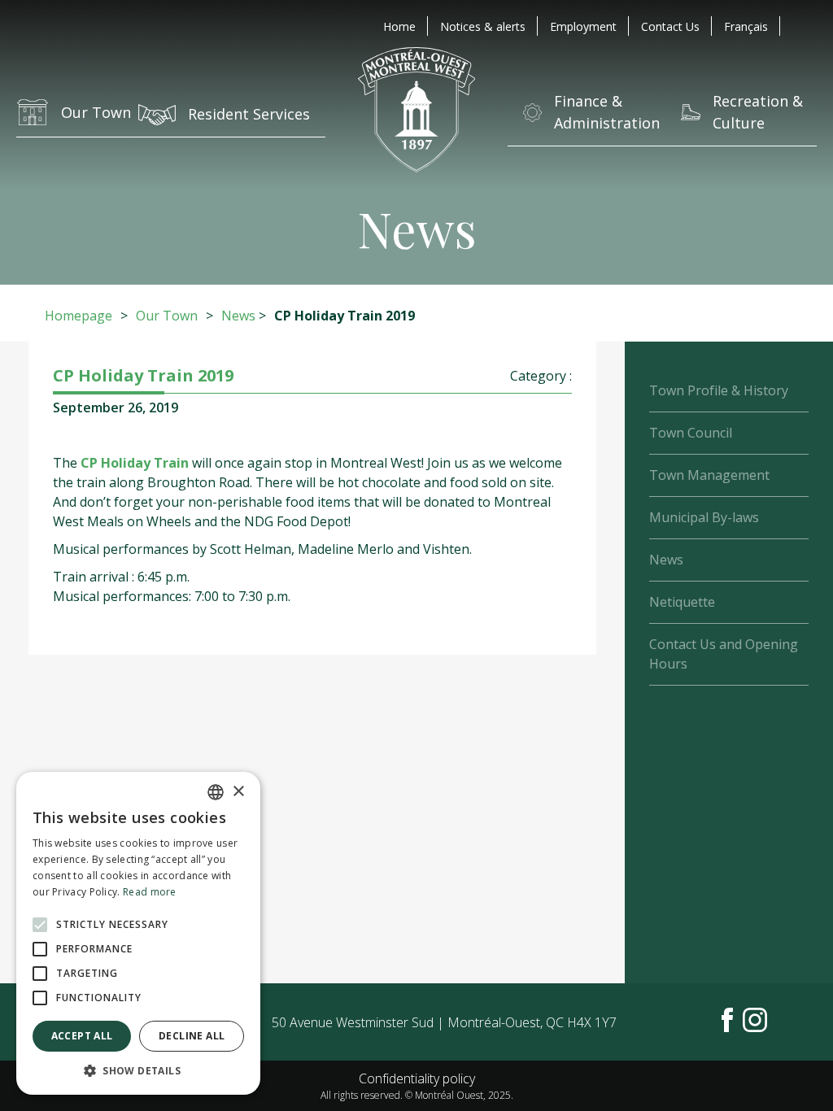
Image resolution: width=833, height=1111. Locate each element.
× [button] (238, 792)
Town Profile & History (718, 390)
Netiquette (682, 602)
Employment (583, 26)
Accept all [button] (82, 1036)
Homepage (78, 316)
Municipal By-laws (704, 517)
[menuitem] (746, 26)
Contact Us (670, 26)
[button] (138, 1070)
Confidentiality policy (417, 1078)
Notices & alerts (483, 26)
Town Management (709, 475)
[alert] (138, 933)
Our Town (167, 316)
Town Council (690, 433)
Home (399, 26)
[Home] (416, 112)
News (238, 316)
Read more (150, 892)
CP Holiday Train (135, 463)
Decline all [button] (192, 1036)
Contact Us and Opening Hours (723, 654)
